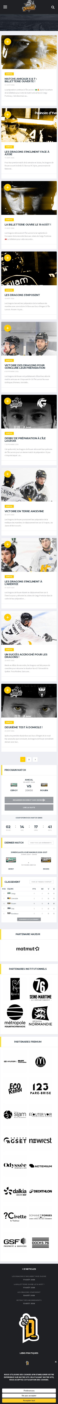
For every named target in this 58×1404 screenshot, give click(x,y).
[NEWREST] (40, 1140)
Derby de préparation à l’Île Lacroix (25, 439)
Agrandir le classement (29, 919)
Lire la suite (29, 807)
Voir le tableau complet (42, 882)
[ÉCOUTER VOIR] (40, 1115)
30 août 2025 (9, 515)
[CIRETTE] (15, 1217)
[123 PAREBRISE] (40, 1088)
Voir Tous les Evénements (41, 842)
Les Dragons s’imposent (22, 295)
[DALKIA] (15, 1191)
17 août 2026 (9, 158)
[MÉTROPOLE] (15, 1015)
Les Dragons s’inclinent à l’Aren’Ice (23, 583)
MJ (42, 889)
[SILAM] (15, 1115)
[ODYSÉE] (15, 1166)
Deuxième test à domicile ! (23, 727)
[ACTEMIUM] (40, 1166)
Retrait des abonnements (29, 1300)
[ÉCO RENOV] (15, 1088)
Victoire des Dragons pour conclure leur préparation (25, 366)
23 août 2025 (9, 660)
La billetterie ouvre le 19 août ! (28, 224)
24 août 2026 (9, 85)
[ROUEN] (15, 989)
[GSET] (15, 1140)
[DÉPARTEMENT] (40, 989)
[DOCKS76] (40, 1242)
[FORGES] (40, 1217)
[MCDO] (40, 1061)
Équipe (10, 889)
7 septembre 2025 (11, 444)
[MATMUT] (27, 949)
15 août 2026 (9, 298)
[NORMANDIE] (40, 1015)
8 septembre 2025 (11, 371)
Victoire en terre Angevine (24, 511)
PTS (34, 889)
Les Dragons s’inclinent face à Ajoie (27, 153)
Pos (4, 889)
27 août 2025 (9, 588)
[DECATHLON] (40, 1191)
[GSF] (15, 1242)
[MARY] (15, 1061)
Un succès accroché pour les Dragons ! (26, 656)
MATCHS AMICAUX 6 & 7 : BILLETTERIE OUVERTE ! (21, 80)
